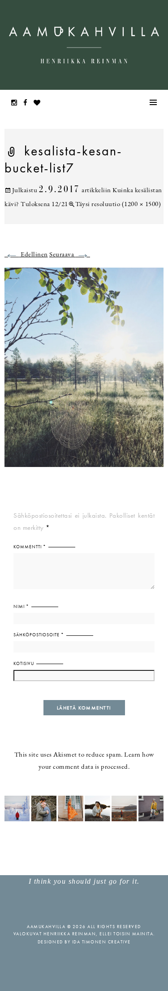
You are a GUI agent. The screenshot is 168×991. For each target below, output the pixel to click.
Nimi (21, 606)
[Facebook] (27, 103)
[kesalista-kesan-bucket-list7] (84, 373)
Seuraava (69, 254)
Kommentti (29, 547)
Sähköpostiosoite (38, 635)
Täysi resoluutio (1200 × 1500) (118, 204)
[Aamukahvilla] (84, 45)
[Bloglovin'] (39, 103)
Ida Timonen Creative (101, 942)
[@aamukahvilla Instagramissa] (84, 808)
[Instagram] (16, 103)
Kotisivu (23, 663)
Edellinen (26, 254)
